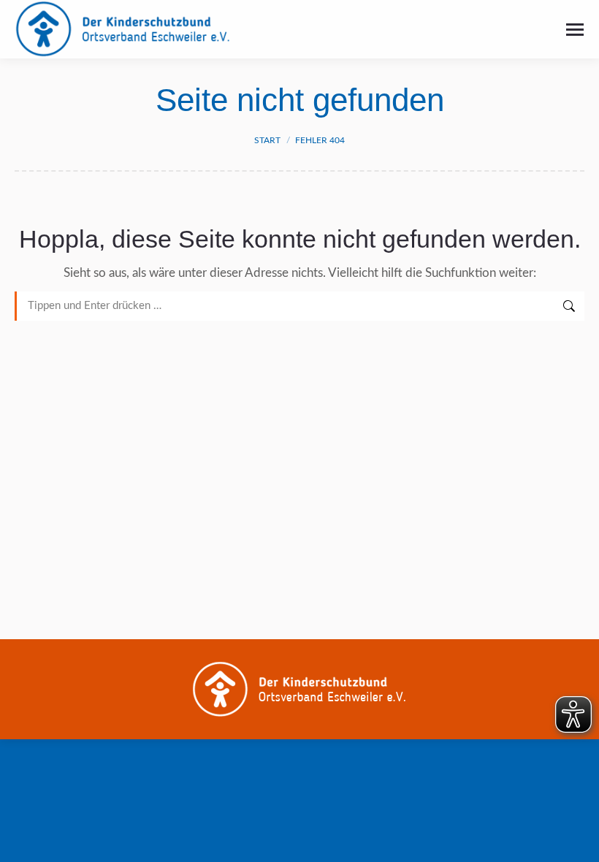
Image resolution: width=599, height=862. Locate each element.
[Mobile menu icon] (574, 29)
